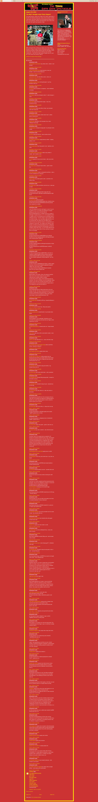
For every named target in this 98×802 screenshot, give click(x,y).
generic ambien (32, 178)
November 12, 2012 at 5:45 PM (35, 79)
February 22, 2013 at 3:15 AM (35, 303)
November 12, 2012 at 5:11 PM (35, 67)
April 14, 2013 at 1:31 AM (34, 747)
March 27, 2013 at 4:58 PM (34, 573)
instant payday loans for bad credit (36, 451)
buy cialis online (32, 372)
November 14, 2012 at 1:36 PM (35, 111)
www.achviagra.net (32, 486)
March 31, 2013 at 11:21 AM (34, 589)
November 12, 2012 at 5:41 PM (35, 73)
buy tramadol (31, 469)
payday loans (31, 524)
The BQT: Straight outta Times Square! (38, 14)
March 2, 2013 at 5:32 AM (34, 421)
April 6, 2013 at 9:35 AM (34, 660)
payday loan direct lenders (34, 735)
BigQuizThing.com (61, 50)
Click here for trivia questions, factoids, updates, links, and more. (64, 46)
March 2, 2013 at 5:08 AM (34, 415)
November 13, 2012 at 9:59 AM (35, 98)
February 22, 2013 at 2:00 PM (35, 308)
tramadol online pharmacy (34, 326)
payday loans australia (33, 663)
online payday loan (32, 726)
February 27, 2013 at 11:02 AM (35, 369)
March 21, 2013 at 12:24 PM (34, 559)
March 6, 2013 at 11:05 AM (34, 488)
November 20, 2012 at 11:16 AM (35, 162)
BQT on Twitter (60, 52)
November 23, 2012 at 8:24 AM (35, 182)
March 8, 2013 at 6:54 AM (34, 515)
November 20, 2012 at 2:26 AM (35, 156)
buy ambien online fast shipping (35, 766)
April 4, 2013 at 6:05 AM (34, 627)
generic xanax (32, 339)
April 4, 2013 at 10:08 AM (34, 632)
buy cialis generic (32, 456)
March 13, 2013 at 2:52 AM (34, 526)
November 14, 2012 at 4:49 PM (35, 118)
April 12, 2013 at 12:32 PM (34, 742)
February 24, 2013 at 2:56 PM (35, 336)
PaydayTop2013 (32, 740)
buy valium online (32, 165)
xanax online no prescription (34, 542)
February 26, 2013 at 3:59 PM (35, 348)
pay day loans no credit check (35, 356)
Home (40, 794)
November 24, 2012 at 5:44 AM (35, 188)
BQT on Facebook (61, 51)
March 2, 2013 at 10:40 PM (34, 433)
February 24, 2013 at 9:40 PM (35, 341)
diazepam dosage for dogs (34, 82)
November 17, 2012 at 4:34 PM (35, 136)
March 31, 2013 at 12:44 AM (34, 578)
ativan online (31, 101)
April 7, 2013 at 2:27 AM (34, 685)
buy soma (31, 159)
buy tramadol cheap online (34, 760)
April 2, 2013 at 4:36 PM (34, 612)
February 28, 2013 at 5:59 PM (35, 403)
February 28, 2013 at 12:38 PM (35, 394)
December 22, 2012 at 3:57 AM (35, 196)
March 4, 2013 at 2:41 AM (34, 460)
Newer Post (28, 794)
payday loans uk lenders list (34, 745)
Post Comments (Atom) (36, 797)
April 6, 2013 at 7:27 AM (34, 648)
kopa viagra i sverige (33, 610)
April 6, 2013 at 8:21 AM (34, 653)
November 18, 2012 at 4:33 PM (35, 142)
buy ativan (31, 88)
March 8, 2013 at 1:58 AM (34, 508)
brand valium (31, 95)
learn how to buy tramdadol (34, 518)
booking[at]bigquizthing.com (62, 38)
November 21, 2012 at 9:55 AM (35, 169)
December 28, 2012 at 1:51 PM (35, 232)
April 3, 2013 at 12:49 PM (34, 619)
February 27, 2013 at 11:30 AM (35, 374)
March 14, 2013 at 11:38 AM (34, 533)
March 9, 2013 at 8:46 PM (34, 521)
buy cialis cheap (32, 429)
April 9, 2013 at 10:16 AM (34, 722)
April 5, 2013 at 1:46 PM (34, 639)
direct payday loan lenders (34, 351)
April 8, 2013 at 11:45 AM (34, 707)
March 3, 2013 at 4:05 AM (34, 448)
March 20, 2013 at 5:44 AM (34, 539)
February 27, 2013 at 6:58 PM (35, 380)
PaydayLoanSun (32, 651)
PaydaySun (31, 688)
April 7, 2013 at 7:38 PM (34, 694)
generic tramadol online (33, 311)
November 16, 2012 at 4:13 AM (35, 131)
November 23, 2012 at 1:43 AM (35, 175)
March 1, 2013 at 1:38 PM (34, 408)
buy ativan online (32, 529)
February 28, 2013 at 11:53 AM (35, 387)
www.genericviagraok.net (34, 630)
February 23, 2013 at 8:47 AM (35, 323)
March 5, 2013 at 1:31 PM (34, 478)
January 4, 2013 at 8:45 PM (34, 271)
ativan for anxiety (32, 108)
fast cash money (32, 199)
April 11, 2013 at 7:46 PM (34, 737)
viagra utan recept (32, 576)
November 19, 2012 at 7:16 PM (35, 149)
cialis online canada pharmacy (35, 601)
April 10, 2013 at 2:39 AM (34, 732)
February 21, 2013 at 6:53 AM (35, 297)
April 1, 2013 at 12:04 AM (34, 598)
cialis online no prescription (34, 592)
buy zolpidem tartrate (33, 114)
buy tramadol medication (34, 511)
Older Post (52, 794)
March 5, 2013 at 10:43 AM (34, 471)
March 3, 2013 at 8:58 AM (34, 453)
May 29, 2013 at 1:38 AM (34, 770)
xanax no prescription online (34, 70)
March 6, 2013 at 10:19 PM (34, 502)
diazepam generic (32, 127)
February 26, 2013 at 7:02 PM (35, 362)
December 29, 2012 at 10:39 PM (35, 240)
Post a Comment (29, 791)
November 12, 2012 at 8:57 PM (35, 85)
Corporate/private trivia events (63, 54)
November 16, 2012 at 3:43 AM (35, 124)
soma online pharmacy (33, 172)
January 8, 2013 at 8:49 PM (34, 286)
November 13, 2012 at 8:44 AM (35, 92)
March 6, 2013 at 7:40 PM (34, 495)
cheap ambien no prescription (35, 63)
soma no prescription (33, 146)
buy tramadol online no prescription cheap (37, 344)
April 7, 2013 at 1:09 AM (34, 669)
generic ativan (32, 121)
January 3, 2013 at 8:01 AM (34, 260)
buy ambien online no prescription (35, 152)
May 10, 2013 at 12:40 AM (34, 763)
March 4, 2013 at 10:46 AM (34, 466)
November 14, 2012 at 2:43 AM (35, 105)
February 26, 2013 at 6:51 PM (35, 353)
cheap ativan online (33, 76)
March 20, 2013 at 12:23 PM (34, 546)
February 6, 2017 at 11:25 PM (35, 789)
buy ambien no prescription (34, 139)
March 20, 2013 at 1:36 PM (34, 553)
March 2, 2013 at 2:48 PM (34, 426)
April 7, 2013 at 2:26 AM (34, 678)
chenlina (31, 771)
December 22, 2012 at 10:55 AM (35, 206)
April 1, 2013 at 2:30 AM (34, 607)
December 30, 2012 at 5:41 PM (35, 249)
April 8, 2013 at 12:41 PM (34, 713)
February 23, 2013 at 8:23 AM (35, 315)
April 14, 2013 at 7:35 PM (34, 757)
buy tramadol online (33, 300)
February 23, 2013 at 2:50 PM (35, 329)
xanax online (31, 306)
